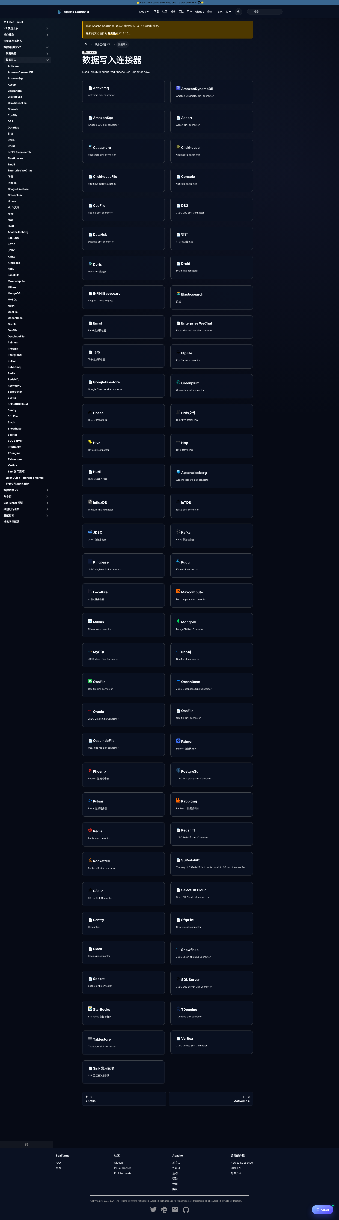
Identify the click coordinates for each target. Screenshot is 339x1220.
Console (13, 109)
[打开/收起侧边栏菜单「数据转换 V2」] (47, 490)
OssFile (12, 330)
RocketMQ (15, 385)
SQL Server (15, 440)
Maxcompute (16, 281)
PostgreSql (15, 355)
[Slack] (164, 1212)
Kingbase (14, 262)
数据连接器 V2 (12, 47)
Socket (12, 434)
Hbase (12, 201)
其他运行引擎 (11, 509)
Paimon (12, 342)
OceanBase (15, 318)
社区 (164, 11)
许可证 (176, 1168)
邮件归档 (236, 1173)
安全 (209, 11)
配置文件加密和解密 (17, 484)
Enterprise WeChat (20, 170)
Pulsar (12, 361)
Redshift (13, 379)
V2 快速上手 (11, 28)
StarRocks (14, 447)
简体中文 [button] (223, 11)
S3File (12, 397)
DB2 (10, 121)
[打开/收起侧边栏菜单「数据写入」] (47, 60)
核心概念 (9, 34)
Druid (11, 146)
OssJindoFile (16, 336)
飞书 (10, 176)
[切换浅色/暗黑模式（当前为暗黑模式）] (238, 11)
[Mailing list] (175, 1212)
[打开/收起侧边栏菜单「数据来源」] (47, 54)
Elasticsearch (16, 158)
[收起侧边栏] (26, 1144)
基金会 (176, 1162)
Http (10, 219)
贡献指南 (9, 515)
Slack (11, 422)
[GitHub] (186, 1212)
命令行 (7, 496)
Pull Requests (122, 1173)
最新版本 (113, 33)
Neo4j (11, 305)
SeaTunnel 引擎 (13, 502)
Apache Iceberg (18, 232)
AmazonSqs (15, 78)
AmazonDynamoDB (20, 72)
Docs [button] (142, 11)
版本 (58, 1168)
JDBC (11, 250)
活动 (175, 1173)
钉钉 (10, 133)
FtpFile (12, 183)
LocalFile (13, 275)
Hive (11, 213)
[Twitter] (153, 1212)
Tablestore (15, 459)
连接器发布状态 (13, 41)
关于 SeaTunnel (13, 22)
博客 (173, 11)
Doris (11, 140)
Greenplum (15, 195)
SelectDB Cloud (18, 404)
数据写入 (11, 60)
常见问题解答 (11, 521)
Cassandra (15, 90)
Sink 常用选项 (16, 471)
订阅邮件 (236, 1168)
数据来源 (11, 53)
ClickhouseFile (17, 103)
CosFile (12, 115)
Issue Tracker (122, 1168)
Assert (12, 84)
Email (11, 164)
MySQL (12, 299)
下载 (156, 11)
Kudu (11, 268)
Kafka (11, 256)
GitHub (199, 11)
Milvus (12, 287)
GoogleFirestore (18, 189)
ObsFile (13, 312)
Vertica (12, 465)
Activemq (14, 66)
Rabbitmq (14, 367)
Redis (11, 373)
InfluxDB (13, 238)
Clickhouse (15, 96)
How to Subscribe (242, 1162)
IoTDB (11, 244)
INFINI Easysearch (19, 152)
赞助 (175, 1178)
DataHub (13, 127)
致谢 (175, 1184)
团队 (181, 11)
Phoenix (13, 348)
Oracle (12, 324)
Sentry (12, 410)
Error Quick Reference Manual (25, 477)
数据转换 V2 (11, 490)
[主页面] (85, 44)
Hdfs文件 (13, 207)
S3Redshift (15, 391)
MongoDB (14, 293)
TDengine (14, 453)
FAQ (58, 1162)
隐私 (175, 1189)
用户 (189, 11)
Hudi (11, 225)
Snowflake (15, 428)
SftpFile (13, 416)
